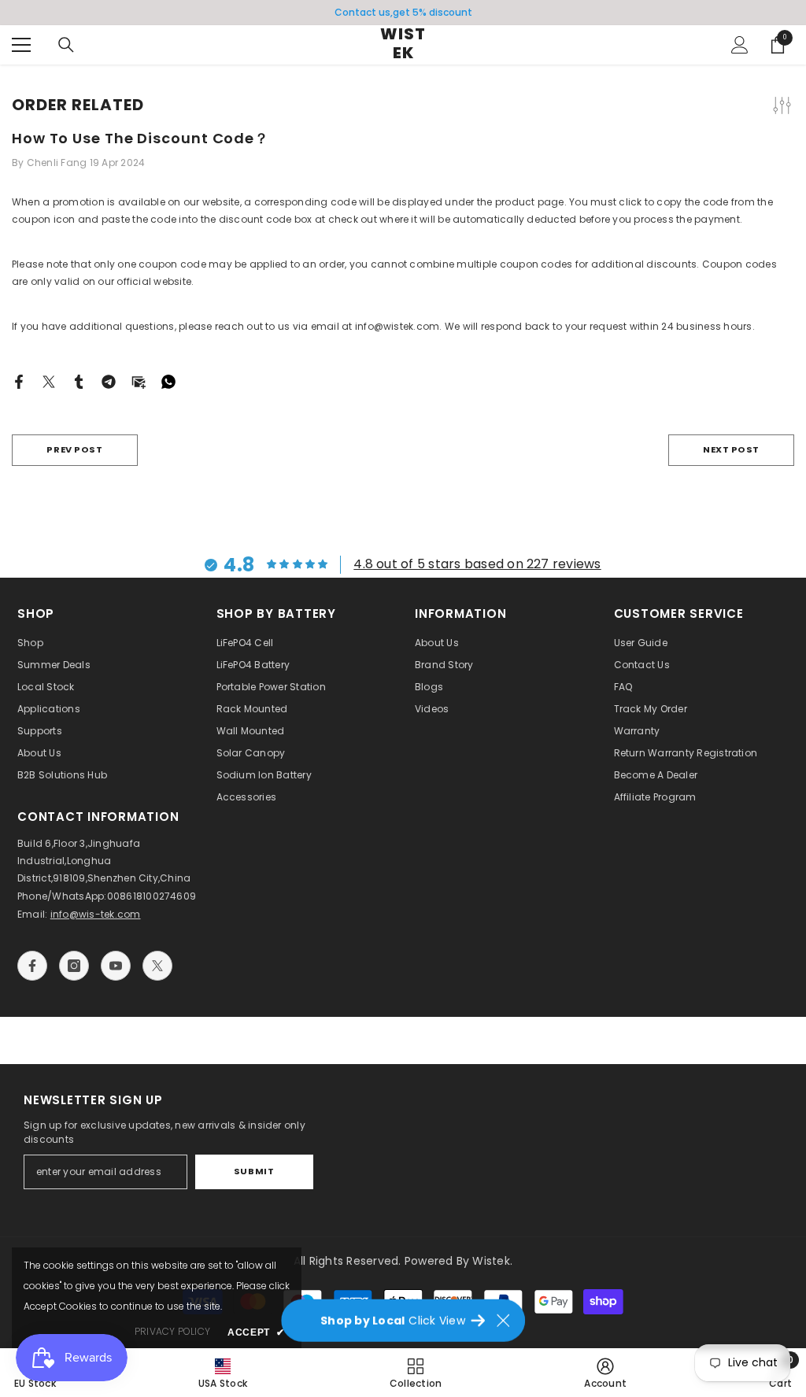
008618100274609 (152, 896)
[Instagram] (74, 966)
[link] (605, 1372)
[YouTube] (116, 966)
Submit (254, 1171)
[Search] (66, 44)
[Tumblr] (79, 380)
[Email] (138, 380)
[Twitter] (49, 380)
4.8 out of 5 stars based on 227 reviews (477, 564)
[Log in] (740, 45)
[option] (403, 12)
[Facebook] (19, 380)
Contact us (362, 12)
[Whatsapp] (168, 380)
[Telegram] (109, 380)
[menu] (21, 44)
